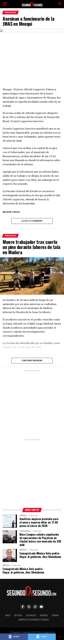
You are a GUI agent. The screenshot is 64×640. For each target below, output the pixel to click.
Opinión (55, 615)
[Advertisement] (32, 404)
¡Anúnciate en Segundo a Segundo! (34, 619)
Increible (44, 615)
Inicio (7, 615)
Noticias (18, 615)
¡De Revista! (31, 615)
